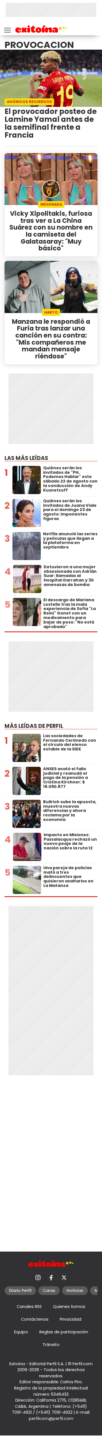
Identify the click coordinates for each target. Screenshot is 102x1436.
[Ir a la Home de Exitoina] (41, 30)
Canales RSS (29, 1306)
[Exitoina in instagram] (38, 1277)
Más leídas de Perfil (34, 726)
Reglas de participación (63, 1332)
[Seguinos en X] (64, 1277)
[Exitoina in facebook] (51, 1277)
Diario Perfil (20, 1290)
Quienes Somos (69, 1306)
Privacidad (70, 1319)
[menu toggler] (7, 28)
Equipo (21, 1332)
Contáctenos (34, 1319)
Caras (49, 1290)
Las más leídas (26, 458)
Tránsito (51, 1344)
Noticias (75, 1290)
